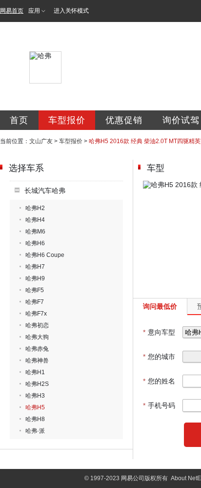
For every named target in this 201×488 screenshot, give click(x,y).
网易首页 (11, 10)
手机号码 (159, 405)
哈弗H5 (35, 407)
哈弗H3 (35, 395)
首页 (19, 120)
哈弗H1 (35, 372)
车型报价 (66, 120)
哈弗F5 (34, 290)
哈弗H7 (35, 266)
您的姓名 (159, 381)
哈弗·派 (35, 430)
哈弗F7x (36, 313)
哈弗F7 (34, 301)
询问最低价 (160, 306)
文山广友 (41, 141)
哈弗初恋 (37, 325)
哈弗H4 (35, 219)
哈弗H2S (37, 384)
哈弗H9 (35, 278)
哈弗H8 (35, 419)
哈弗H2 (35, 208)
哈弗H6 (35, 243)
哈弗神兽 (37, 360)
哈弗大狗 (37, 337)
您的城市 (159, 357)
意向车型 (159, 332)
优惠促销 (123, 120)
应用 (34, 10)
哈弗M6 (35, 231)
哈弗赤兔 (37, 348)
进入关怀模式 (71, 10)
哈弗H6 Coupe (44, 255)
